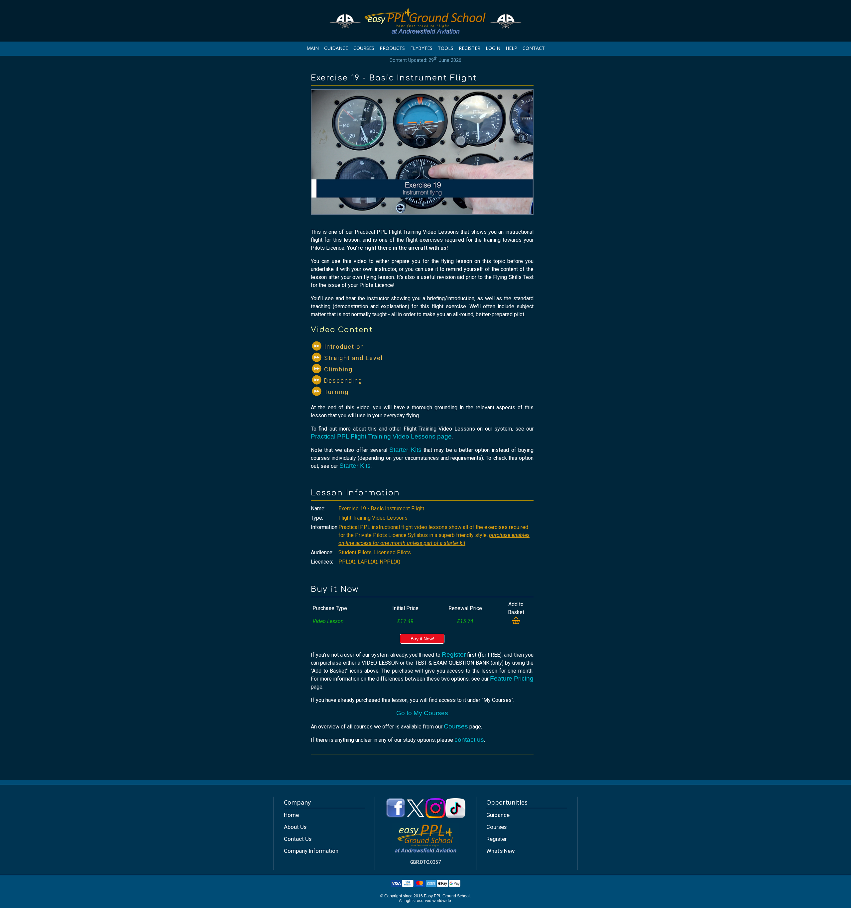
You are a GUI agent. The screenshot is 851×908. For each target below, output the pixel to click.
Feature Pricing (512, 678)
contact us (469, 739)
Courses (456, 726)
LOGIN (493, 48)
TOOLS (445, 48)
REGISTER (469, 48)
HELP (511, 48)
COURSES (363, 48)
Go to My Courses (422, 713)
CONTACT (534, 48)
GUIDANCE (336, 48)
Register (454, 654)
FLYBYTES (421, 48)
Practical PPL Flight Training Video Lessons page (381, 436)
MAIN (312, 48)
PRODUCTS (392, 48)
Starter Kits (405, 449)
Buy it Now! (422, 638)
